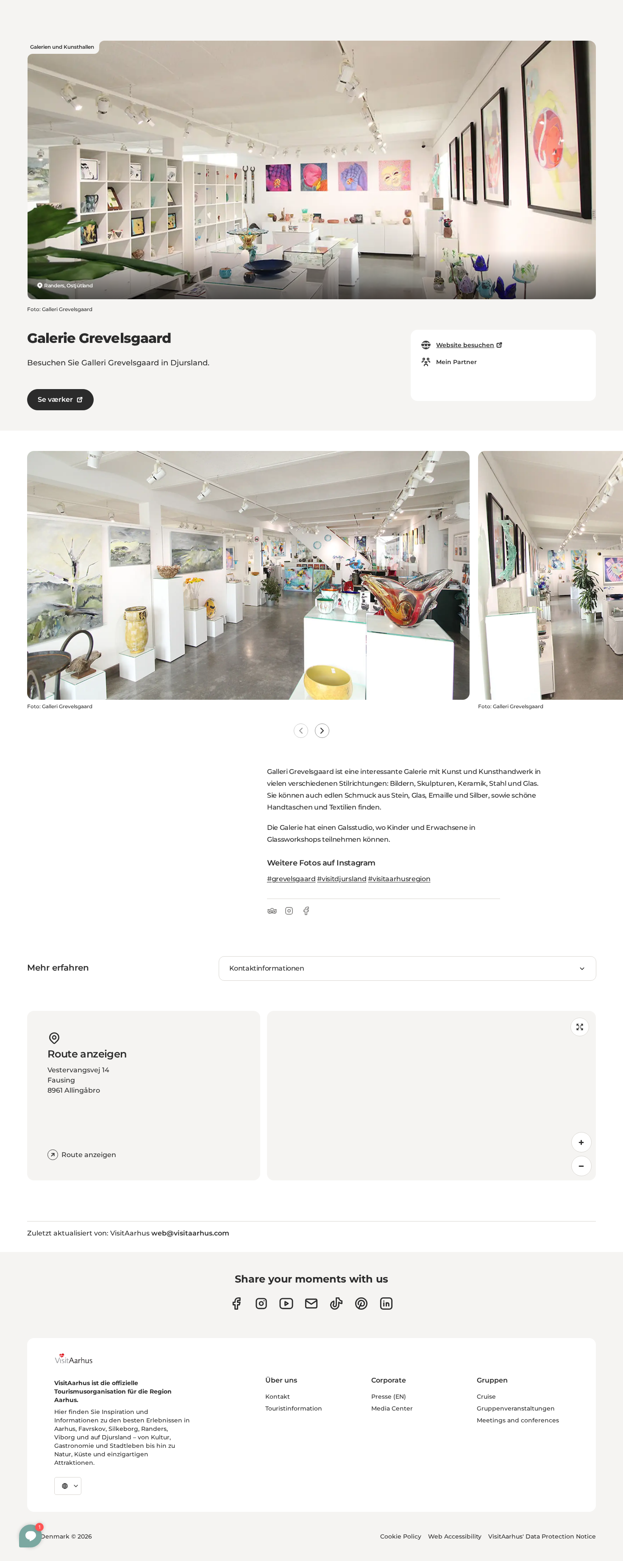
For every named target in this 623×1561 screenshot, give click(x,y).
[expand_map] (579, 1027)
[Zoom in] (581, 1142)
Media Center (392, 1408)
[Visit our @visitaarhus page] (336, 1303)
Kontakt (277, 1396)
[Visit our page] (261, 1303)
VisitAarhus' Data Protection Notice (542, 1536)
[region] (431, 1095)
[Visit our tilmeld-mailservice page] (311, 1303)
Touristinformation (293, 1408)
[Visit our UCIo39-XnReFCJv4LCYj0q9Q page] (286, 1303)
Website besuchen (465, 345)
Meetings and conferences (518, 1420)
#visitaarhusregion (399, 879)
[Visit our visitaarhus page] (236, 1303)
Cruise (486, 1396)
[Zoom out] (581, 1166)
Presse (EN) (388, 1396)
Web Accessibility (454, 1536)
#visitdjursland (341, 879)
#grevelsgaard (291, 879)
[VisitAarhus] (80, 1358)
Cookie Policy (400, 1536)
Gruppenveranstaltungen (516, 1408)
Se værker (55, 399)
